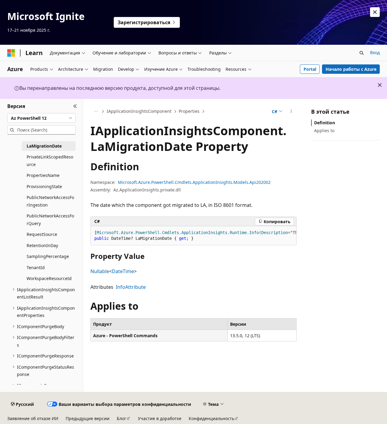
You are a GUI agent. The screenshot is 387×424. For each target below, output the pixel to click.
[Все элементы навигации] (95, 111)
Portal (310, 69)
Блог (121, 418)
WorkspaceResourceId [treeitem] (49, 278)
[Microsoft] (11, 53)
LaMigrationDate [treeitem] (44, 146)
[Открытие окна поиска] (362, 52)
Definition (324, 123)
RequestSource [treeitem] (42, 234)
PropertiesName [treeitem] (43, 175)
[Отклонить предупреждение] (375, 12)
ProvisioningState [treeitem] (44, 186)
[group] (193, 235)
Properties (189, 111)
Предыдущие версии (87, 418)
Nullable (99, 271)
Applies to (324, 130)
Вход (375, 52)
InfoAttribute (131, 287)
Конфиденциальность (211, 418)
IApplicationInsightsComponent (139, 111)
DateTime (123, 271)
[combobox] (41, 118)
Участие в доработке (159, 418)
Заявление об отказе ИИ (32, 418)
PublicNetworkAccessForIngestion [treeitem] (50, 201)
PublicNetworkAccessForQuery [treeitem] (50, 219)
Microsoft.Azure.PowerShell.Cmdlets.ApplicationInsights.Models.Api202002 (194, 182)
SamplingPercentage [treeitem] (48, 256)
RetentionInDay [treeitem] (42, 245)
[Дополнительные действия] (291, 111)
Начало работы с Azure (351, 69)
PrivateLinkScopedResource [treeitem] (50, 160)
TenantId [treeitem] (36, 267)
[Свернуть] (75, 106)
